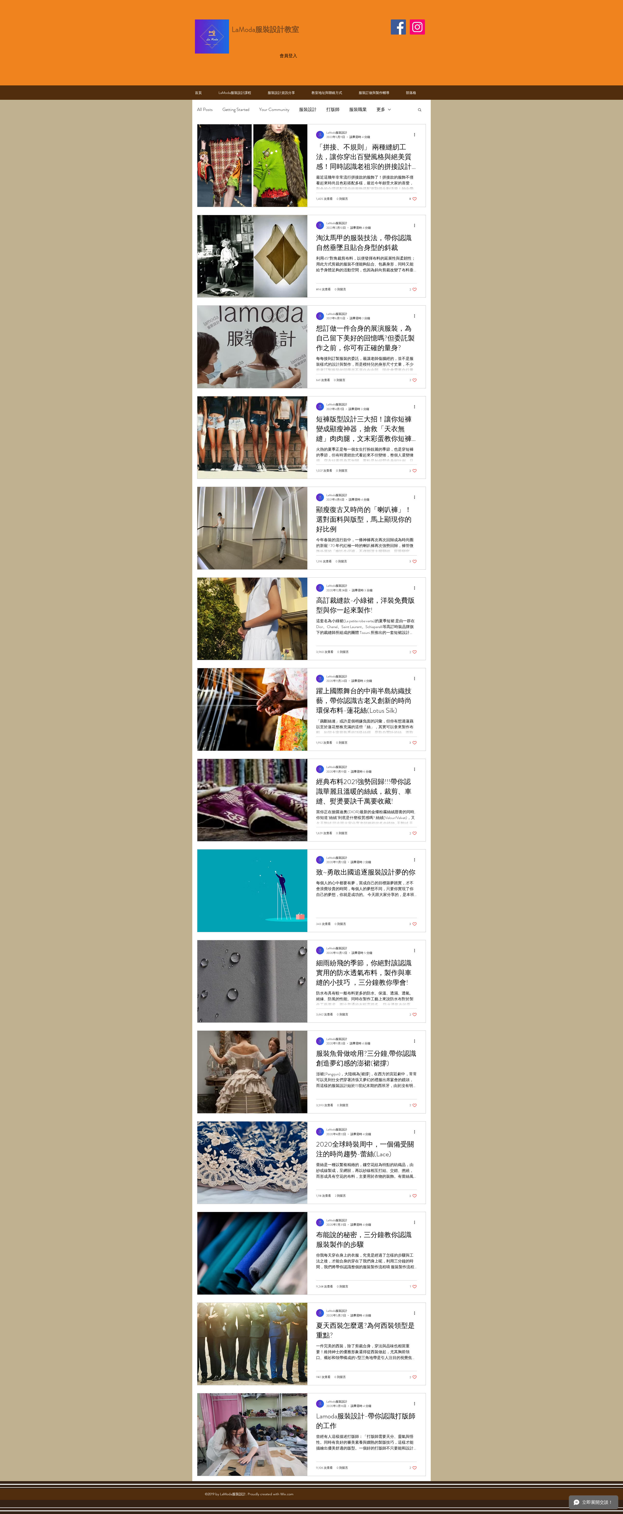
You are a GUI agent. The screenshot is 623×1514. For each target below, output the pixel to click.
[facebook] (398, 27)
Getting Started (235, 109)
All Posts (205, 109)
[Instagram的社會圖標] (417, 27)
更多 (380, 109)
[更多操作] (416, 135)
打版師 (332, 109)
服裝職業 (358, 109)
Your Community (274, 109)
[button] (419, 110)
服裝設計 (308, 109)
